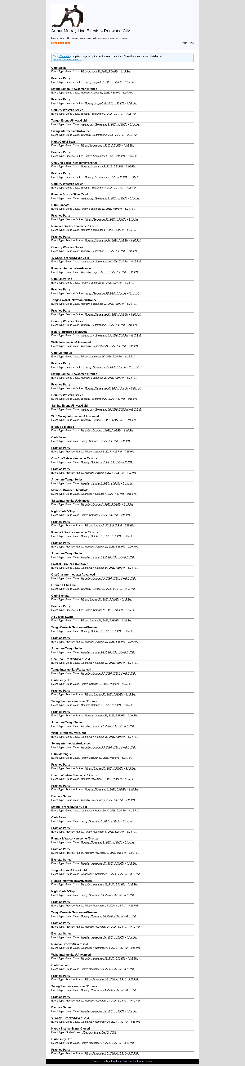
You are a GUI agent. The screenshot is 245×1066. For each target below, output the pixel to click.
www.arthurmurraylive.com (67, 59)
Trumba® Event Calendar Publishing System (129, 1061)
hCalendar (64, 56)
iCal (67, 43)
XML (61, 43)
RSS (54, 43)
